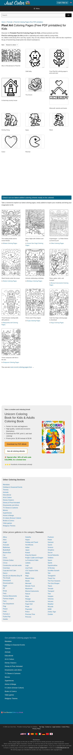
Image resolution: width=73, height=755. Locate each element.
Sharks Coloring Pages (10, 281)
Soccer (50, 552)
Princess (28, 617)
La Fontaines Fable (31, 560)
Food (4, 611)
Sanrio (50, 545)
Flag (4, 606)
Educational (7, 495)
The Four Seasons (54, 581)
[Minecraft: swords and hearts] (58, 104)
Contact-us (48, 727)
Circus (5, 563)
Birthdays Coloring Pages (34, 281)
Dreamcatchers (8, 583)
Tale (49, 573)
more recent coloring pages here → (22, 367)
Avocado (6, 545)
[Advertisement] (36, 176)
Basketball (6, 550)
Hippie (27, 539)
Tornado (50, 588)
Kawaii (27, 552)
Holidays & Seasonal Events (12, 487)
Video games (7, 523)
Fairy (4, 593)
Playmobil (28, 609)
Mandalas (6, 484)
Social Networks (53, 555)
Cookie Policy (65, 727)
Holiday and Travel (31, 542)
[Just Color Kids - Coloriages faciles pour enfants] (28, 734)
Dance (5, 573)
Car (4, 555)
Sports (50, 563)
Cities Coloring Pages (57, 243)
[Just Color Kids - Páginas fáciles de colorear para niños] (32, 734)
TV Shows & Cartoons (10, 508)
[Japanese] (51, 734)
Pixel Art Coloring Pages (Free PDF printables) (28, 22)
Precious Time (30, 614)
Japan (27, 550)
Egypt (5, 586)
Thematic (10, 22)
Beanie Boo (7, 552)
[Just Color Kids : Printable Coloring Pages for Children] (17, 3)
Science (50, 547)
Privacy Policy (36, 728)
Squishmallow (52, 565)
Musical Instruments (32, 591)
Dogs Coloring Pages (57, 322)
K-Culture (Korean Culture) (12, 518)
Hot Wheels (29, 545)
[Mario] (58, 126)
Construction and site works (12, 565)
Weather (50, 604)
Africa (5, 537)
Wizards (50, 606)
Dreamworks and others (11, 505)
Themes (5, 490)
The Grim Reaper (53, 583)
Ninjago (28, 599)
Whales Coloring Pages (10, 243)
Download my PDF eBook (16, 444)
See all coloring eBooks (16, 451)
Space (50, 560)
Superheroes (7, 513)
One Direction (30, 601)
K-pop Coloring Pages (33, 320)
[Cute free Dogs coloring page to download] (58, 315)
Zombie (50, 614)
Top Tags (41, 727)
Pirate (27, 606)
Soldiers (50, 557)
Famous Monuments (10, 596)
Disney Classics (8, 500)
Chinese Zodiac (8, 560)
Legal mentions (56, 727)
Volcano (50, 601)
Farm (4, 601)
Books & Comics (8, 520)
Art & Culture (7, 497)
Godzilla (28, 537)
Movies (5, 510)
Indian (27, 547)
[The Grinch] (34, 91)
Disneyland (7, 580)
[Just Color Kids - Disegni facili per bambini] (39, 734)
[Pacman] (34, 148)
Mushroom (28, 588)
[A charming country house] (11, 96)
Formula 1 (6, 614)
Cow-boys (6, 568)
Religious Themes (9, 526)
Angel (5, 542)
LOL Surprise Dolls (31, 570)
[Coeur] (11, 148)
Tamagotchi (52, 575)
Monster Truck (30, 586)
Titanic (50, 586)
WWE (50, 609)
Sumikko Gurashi (53, 570)
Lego (27, 565)
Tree (49, 594)
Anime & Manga (8, 515)
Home (3, 22)
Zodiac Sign (52, 612)
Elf (4, 588)
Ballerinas (6, 547)
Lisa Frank (28, 568)
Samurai (50, 542)
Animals (5, 492)
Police (27, 612)
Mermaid (28, 583)
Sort (3, 45)
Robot (50, 539)
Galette (5, 619)
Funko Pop (6, 616)
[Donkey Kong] (11, 126)
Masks (27, 581)
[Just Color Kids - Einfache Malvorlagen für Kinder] (43, 734)
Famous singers (8, 598)
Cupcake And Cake (9, 570)
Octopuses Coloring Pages (11, 362)
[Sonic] (34, 126)
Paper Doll (29, 604)
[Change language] (71, 2)
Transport (51, 591)
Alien (4, 539)
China (5, 557)
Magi (27, 575)
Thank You (51, 578)
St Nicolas (51, 568)
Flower (5, 609)
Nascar (27, 594)
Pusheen (51, 537)
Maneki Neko (29, 578)
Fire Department (8, 604)
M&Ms (27, 573)
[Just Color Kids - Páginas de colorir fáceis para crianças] (36, 734)
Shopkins (51, 550)
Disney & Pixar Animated (11, 502)
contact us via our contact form (38, 747)
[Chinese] (47, 734)
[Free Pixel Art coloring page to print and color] (58, 67)
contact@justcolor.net (62, 747)
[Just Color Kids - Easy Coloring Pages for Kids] (23, 734)
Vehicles (51, 599)
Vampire (50, 596)
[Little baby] (34, 67)
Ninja (27, 596)
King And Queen (30, 555)
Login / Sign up (62, 2)
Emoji (5, 591)
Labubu (27, 563)
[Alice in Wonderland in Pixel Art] (11, 62)
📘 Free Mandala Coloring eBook (12, 712)
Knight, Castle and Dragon (34, 557)
